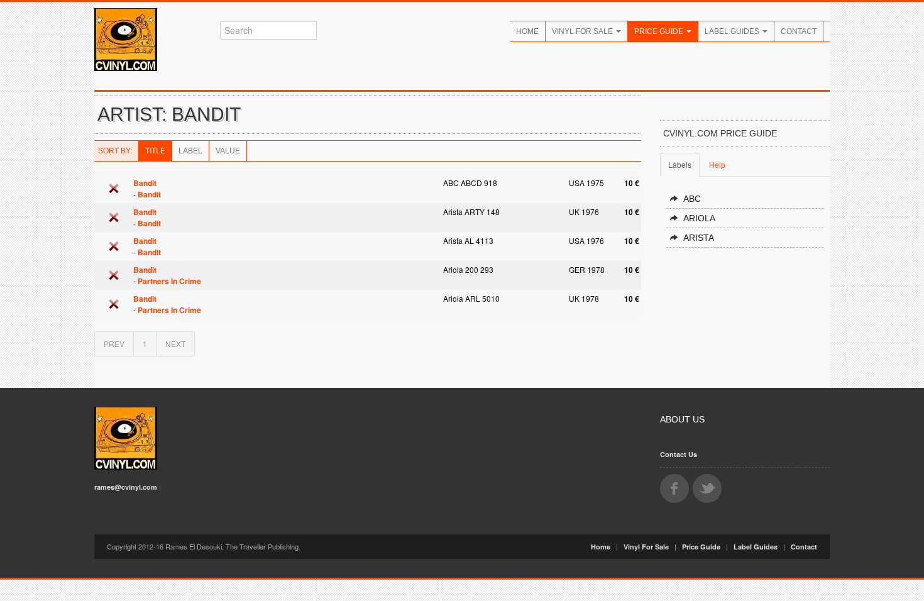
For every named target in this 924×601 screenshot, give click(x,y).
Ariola (699, 218)
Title (155, 150)
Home (527, 31)
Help (717, 164)
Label (190, 150)
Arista (698, 238)
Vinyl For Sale (583, 31)
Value (228, 150)
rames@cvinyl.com (125, 487)
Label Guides (733, 31)
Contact (799, 31)
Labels (679, 164)
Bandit (145, 183)
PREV (114, 343)
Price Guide (659, 31)
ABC (692, 199)
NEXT (175, 343)
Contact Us (678, 454)
